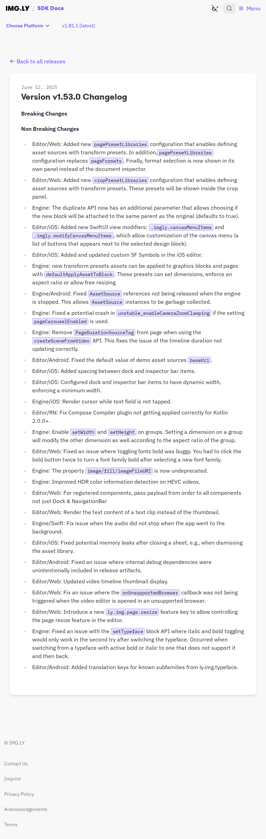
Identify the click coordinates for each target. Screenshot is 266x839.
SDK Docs (50, 8)
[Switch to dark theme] (214, 8)
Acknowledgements (25, 809)
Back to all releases (41, 61)
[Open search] (229, 8)
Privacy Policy (19, 794)
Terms (11, 824)
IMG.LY (17, 743)
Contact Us (16, 763)
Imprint (12, 779)
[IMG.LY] (18, 8)
